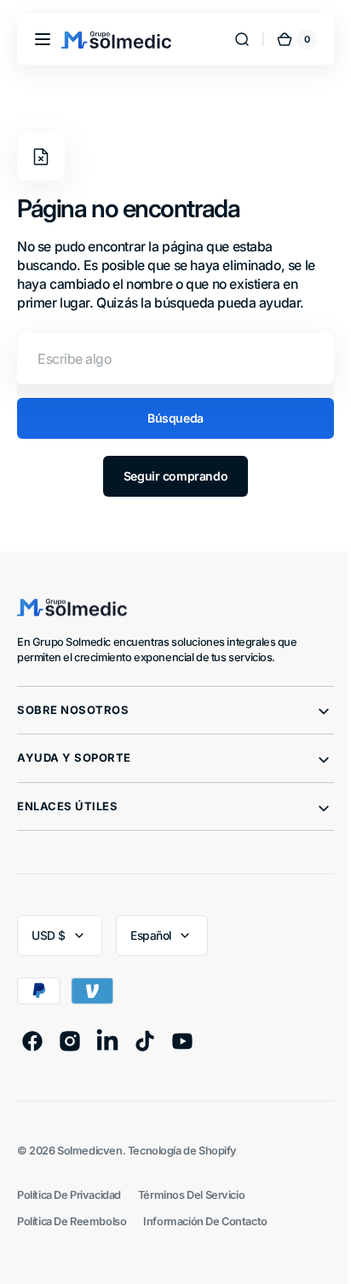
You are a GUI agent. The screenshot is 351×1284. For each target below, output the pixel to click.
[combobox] (169, 358)
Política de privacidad (69, 1195)
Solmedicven (89, 1150)
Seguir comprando (169, 476)
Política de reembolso (71, 1221)
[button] (42, 39)
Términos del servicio (191, 1195)
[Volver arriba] (311, 1256)
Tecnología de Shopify (182, 1150)
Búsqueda (169, 418)
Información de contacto (205, 1221)
